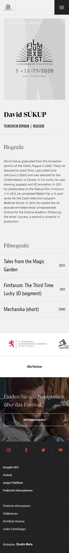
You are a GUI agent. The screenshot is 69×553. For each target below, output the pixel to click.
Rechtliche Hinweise (14, 521)
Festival (7, 475)
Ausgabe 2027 (11, 467)
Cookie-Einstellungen (14, 529)
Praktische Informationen (18, 490)
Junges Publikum (13, 483)
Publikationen (10, 514)
